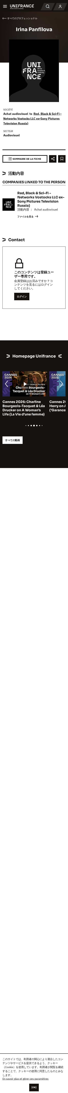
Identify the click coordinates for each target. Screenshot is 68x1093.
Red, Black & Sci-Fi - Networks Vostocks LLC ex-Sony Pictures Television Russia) (32, 118)
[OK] (34, 1087)
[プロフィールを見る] (60, 6)
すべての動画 (12, 440)
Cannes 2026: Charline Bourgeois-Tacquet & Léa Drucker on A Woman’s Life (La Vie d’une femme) (23, 408)
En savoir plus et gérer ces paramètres (25, 1078)
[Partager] (52, 159)
